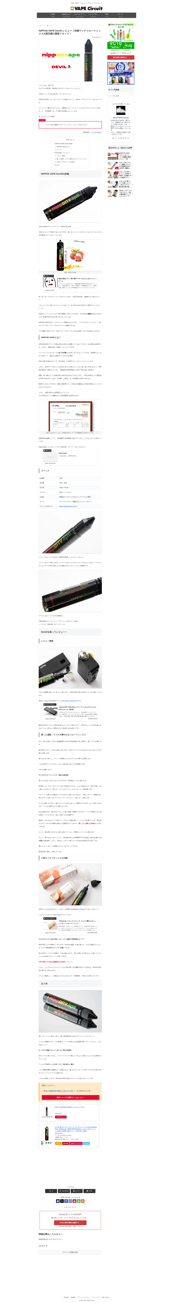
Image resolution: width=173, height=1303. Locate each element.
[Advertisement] (70, 1170)
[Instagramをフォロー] (70, 1201)
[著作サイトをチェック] (58, 1201)
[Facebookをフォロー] (66, 1201)
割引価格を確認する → (121, 57)
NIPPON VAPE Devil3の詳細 (63, 143)
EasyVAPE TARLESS (69, 701)
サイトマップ (96, 1297)
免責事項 (73, 1297)
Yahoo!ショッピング (76, 1143)
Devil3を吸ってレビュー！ (63, 153)
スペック (59, 150)
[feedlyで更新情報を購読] (78, 1201)
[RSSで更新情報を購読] (83, 1201)
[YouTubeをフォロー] (74, 1201)
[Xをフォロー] (62, 1201)
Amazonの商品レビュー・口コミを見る (67, 1139)
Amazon (58, 1143)
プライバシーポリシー (84, 1297)
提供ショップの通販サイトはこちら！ (70, 1097)
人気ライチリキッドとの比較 (65, 162)
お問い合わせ (105, 1297)
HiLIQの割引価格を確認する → (70, 1222)
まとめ (57, 165)
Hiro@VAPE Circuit (121, 117)
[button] (132, 96)
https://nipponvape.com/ (67, 506)
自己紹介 (66, 1297)
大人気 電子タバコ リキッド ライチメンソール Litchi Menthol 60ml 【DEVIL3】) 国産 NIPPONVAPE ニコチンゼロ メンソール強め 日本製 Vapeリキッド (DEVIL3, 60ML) (76, 1129)
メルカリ (86, 1143)
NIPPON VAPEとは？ (63, 146)
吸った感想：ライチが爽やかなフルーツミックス (71, 159)
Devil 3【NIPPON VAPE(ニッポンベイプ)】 (59, 1091)
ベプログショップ (61, 1117)
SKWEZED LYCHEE (78, 909)
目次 (67, 139)
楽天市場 (65, 1143)
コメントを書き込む (70, 1252)
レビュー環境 (61, 156)
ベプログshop (95, 132)
